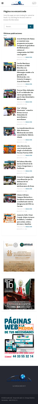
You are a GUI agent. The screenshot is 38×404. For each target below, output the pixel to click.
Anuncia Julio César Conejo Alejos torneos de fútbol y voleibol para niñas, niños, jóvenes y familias (25, 219)
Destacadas (8, 39)
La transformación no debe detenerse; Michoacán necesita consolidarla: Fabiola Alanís (25, 132)
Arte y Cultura (9, 146)
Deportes (7, 215)
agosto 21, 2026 (22, 59)
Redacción (29, 57)
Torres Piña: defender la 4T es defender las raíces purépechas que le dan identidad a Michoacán (25, 94)
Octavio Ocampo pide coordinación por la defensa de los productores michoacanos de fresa (25, 181)
